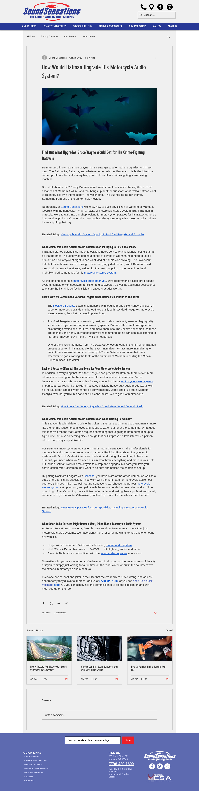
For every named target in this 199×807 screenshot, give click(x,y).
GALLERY (28, 777)
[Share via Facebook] (43, 603)
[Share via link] (66, 603)
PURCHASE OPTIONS (34, 773)
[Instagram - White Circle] (167, 766)
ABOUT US (29, 781)
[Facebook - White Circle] (152, 766)
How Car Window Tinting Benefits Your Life (148, 668)
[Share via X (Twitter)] (51, 603)
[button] (172, 26)
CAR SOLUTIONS (31, 756)
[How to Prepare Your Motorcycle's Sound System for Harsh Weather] (49, 648)
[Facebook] (160, 7)
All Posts (30, 36)
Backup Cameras (49, 36)
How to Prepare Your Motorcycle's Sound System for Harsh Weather (48, 668)
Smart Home (88, 36)
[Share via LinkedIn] (58, 603)
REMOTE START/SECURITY (36, 760)
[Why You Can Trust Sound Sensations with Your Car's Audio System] (99, 648)
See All (169, 630)
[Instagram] (170, 7)
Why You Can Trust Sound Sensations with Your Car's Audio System (99, 668)
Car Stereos (70, 36)
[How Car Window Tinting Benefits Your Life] (149, 648)
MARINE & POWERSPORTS (36, 769)
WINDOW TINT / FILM (33, 765)
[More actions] (155, 58)
